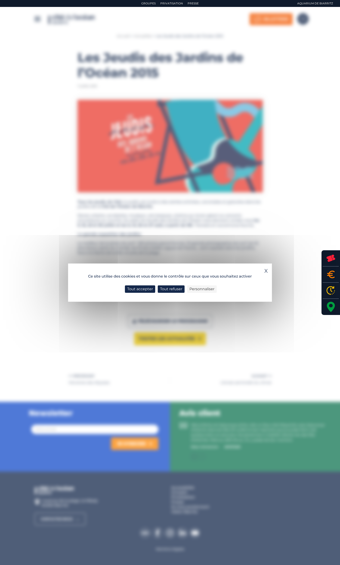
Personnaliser (201, 289)
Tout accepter (140, 289)
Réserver (331, 258)
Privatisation (171, 3)
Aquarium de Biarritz (315, 3)
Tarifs (331, 274)
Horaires (331, 291)
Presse (193, 3)
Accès (331, 307)
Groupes (148, 3)
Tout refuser (171, 289)
